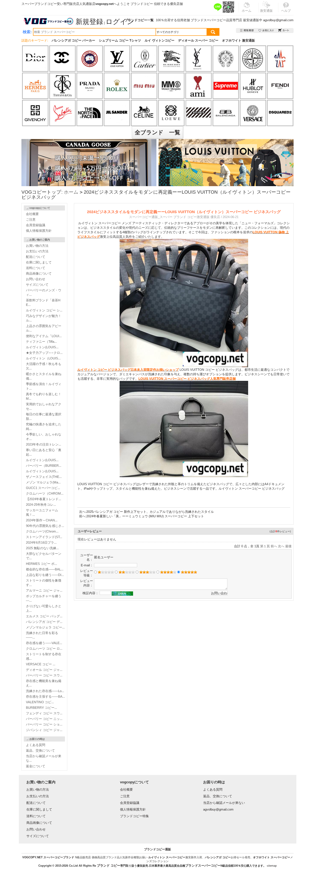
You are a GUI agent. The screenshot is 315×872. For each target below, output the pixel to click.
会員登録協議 (35, 225)
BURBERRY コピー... (41, 707)
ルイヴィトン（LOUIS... (43, 358)
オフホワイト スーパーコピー (271, 857)
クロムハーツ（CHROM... (44, 493)
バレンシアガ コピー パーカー (73, 40)
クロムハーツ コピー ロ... (44, 648)
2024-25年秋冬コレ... (41, 504)
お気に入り (266, 30)
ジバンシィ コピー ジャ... (44, 730)
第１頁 (265, 546)
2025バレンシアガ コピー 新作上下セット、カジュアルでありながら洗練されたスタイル (150, 511)
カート (283, 30)
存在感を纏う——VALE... (44, 643)
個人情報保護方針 (39, 230)
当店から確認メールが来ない (224, 803)
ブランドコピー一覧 (139, 20)
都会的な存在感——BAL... (44, 569)
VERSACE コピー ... (40, 664)
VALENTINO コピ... (40, 702)
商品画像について (39, 273)
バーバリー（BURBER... (43, 465)
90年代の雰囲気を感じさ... (45, 526)
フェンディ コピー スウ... (44, 713)
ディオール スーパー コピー (198, 40)
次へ (281, 546)
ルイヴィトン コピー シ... (44, 310)
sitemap (272, 865)
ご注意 (31, 219)
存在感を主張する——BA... (45, 696)
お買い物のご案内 (39, 239)
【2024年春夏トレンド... (43, 499)
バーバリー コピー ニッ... (44, 719)
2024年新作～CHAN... (41, 520)
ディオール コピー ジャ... (44, 670)
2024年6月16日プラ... (41, 542)
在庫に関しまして (39, 262)
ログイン (120, 21)
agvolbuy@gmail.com (278, 20)
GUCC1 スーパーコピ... (43, 488)
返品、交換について (40, 750)
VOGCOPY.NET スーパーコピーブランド (48, 857)
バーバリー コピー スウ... (44, 675)
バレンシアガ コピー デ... (44, 622)
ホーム (71, 192)
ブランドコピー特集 (134, 816)
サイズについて (37, 284)
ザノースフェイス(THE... (44, 477)
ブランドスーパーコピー (208, 20)
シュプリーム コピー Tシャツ (120, 40)
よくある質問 (35, 745)
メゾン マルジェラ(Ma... (43, 482)
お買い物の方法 (37, 245)
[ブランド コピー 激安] (48, 21)
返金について (35, 766)
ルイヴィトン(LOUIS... (42, 347)
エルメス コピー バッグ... (44, 616)
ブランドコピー (141, 4)
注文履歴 (247, 30)
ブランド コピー (108, 865)
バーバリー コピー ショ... (44, 724)
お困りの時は (37, 738)
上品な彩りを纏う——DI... (45, 575)
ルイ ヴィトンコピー (159, 40)
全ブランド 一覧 (157, 132)
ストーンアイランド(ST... (44, 537)
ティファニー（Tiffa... (41, 341)
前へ (274, 546)
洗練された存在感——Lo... (45, 691)
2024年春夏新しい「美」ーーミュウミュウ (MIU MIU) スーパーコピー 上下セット (145, 516)
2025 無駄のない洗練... (42, 548)
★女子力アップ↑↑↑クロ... (44, 352)
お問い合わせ (35, 279)
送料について (35, 268)
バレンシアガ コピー (218, 857)
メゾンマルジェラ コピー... (45, 627)
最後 (288, 546)
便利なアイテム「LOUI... (44, 336)
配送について (35, 257)
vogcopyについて (39, 207)
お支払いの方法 (37, 251)
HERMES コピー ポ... (41, 563)
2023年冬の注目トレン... (43, 444)
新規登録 (89, 21)
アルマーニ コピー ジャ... (44, 590)
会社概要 (32, 214)
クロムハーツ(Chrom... (42, 531)
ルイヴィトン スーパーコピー (166, 857)
